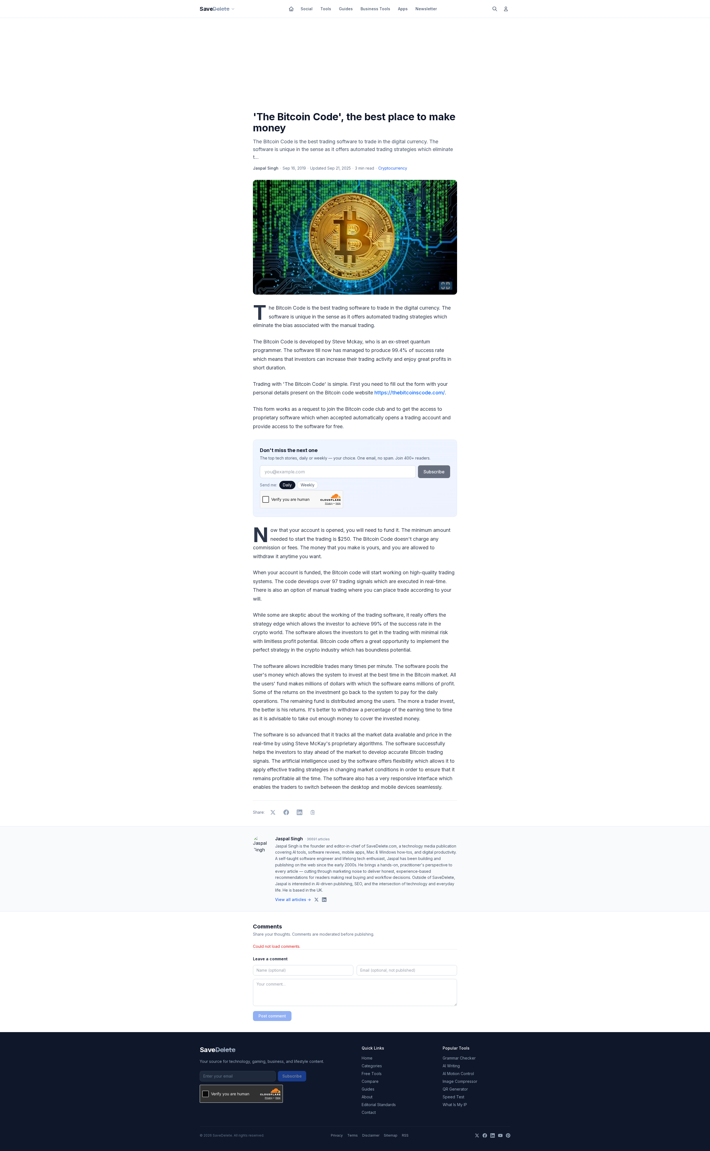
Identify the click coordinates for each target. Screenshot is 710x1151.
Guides (346, 8)
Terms (352, 1135)
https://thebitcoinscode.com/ (409, 392)
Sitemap (390, 1135)
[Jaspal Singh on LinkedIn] (324, 899)
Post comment (272, 1016)
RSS (405, 1135)
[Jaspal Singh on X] (316, 899)
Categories (372, 1065)
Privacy (337, 1135)
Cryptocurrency (392, 168)
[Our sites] (233, 9)
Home (367, 1058)
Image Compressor (460, 1081)
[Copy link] (313, 812)
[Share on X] (273, 812)
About (367, 1096)
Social (307, 8)
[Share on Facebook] (286, 812)
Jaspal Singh (265, 168)
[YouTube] (500, 1135)
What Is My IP (455, 1104)
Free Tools (372, 1073)
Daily (287, 485)
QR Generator (455, 1089)
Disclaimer (370, 1135)
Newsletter (426, 8)
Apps (403, 8)
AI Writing (451, 1065)
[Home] (291, 9)
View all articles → (293, 899)
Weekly (308, 485)
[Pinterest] (508, 1135)
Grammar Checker (459, 1058)
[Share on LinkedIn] (300, 812)
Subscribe (434, 471)
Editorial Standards (379, 1104)
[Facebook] (485, 1135)
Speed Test (453, 1096)
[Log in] (505, 8)
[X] (477, 1135)
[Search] (494, 8)
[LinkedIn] (492, 1135)
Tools (325, 8)
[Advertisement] (355, 65)
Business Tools (375, 8)
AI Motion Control (458, 1073)
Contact (369, 1112)
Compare (370, 1081)
